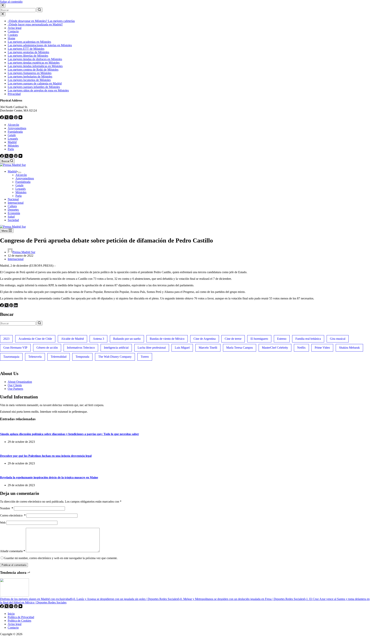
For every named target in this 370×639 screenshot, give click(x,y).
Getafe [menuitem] (12, 135)
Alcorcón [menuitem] (13, 124)
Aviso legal (14, 28)
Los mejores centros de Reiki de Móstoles (33, 69)
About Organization (20, 381)
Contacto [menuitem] (13, 627)
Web (3, 522)
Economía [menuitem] (14, 213)
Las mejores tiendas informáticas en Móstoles (35, 66)
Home (11, 38)
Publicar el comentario (14, 565)
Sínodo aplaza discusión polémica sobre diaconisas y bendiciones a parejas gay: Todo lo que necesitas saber (69, 434)
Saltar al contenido (11, 1)
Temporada (82, 356)
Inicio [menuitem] (11, 613)
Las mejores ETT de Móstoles (26, 48)
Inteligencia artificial (116, 347)
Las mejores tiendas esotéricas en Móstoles (34, 62)
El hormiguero (259, 338)
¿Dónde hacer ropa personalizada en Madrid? (35, 24)
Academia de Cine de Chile (35, 338)
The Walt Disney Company (115, 356)
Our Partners (15, 388)
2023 (6, 338)
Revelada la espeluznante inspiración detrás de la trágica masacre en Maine (49, 477)
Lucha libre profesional (152, 347)
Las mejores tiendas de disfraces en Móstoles (35, 59)
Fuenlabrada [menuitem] (15, 131)
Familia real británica (308, 338)
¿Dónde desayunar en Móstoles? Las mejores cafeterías (41, 21)
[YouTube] (20, 118)
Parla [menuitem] (11, 149)
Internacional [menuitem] (16, 202)
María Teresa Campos (239, 347)
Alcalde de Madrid (72, 338)
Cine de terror (233, 338)
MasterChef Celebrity (275, 347)
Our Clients (15, 385)
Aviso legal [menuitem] (14, 624)
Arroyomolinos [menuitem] (17, 128)
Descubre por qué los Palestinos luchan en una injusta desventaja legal (46, 455)
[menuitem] (19, 172)
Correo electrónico (13, 515)
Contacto (13, 31)
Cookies (13, 34)
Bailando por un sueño (127, 338)
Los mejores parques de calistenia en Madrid (35, 83)
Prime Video (322, 347)
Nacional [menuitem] (13, 199)
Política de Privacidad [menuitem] (21, 617)
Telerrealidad (58, 356)
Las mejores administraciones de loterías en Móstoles (40, 45)
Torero (145, 356)
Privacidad (14, 94)
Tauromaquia (11, 356)
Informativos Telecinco (81, 347)
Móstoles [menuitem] (13, 145)
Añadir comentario (12, 551)
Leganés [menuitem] (13, 138)
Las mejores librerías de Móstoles (28, 55)
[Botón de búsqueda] (39, 10)
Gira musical (337, 338)
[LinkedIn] (16, 306)
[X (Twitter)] (7, 118)
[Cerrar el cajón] (2, 14)
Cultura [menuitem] (12, 206)
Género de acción (47, 347)
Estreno (281, 338)
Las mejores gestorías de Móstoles (28, 52)
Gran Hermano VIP (15, 347)
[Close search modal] (2, 5)
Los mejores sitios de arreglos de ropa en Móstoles (38, 90)
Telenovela (35, 356)
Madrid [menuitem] (12, 142)
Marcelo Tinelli (208, 347)
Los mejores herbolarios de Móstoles (30, 76)
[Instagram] (11, 118)
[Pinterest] (16, 118)
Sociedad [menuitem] (13, 220)
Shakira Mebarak (349, 347)
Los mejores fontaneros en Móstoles (29, 73)
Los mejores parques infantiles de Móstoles (34, 87)
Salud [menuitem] (11, 216)
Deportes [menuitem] (13, 209)
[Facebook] (2, 118)
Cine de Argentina (204, 338)
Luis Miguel (182, 347)
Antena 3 (98, 338)
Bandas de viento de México (167, 338)
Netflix (301, 347)
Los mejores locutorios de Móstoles (29, 80)
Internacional (16, 259)
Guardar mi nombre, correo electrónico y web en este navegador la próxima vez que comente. (61, 558)
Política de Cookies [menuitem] (19, 620)
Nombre (6, 508)
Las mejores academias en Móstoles (29, 41)
